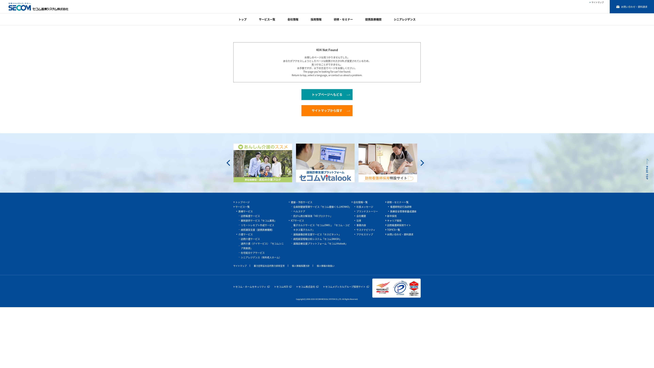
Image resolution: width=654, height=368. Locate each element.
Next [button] (422, 163)
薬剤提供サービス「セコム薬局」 (259, 220)
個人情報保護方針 (301, 266)
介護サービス (245, 234)
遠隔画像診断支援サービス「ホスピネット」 (317, 234)
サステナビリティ (365, 229)
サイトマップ (240, 266)
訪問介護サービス (250, 239)
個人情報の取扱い (325, 266)
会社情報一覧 (360, 202)
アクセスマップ (364, 234)
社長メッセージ (364, 206)
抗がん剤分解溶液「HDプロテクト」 (312, 216)
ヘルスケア (299, 211)
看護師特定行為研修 (401, 206)
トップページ (242, 202)
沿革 (358, 220)
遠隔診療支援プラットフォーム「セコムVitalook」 (320, 243)
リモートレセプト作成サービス (257, 225)
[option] (264, 162)
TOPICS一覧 (393, 229)
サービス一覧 (242, 206)
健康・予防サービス (301, 202)
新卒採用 (392, 216)
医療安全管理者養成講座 (403, 211)
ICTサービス (297, 220)
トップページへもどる (327, 94)
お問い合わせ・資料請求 (400, 234)
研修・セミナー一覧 (398, 202)
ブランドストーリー (367, 211)
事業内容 (361, 225)
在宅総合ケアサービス (253, 252)
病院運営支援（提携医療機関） (257, 229)
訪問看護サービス (250, 216)
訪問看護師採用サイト (399, 225)
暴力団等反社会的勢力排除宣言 (269, 266)
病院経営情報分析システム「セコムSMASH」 (317, 239)
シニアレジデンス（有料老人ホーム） (261, 257)
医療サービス (245, 211)
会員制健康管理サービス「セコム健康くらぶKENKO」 (322, 206)
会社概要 (361, 216)
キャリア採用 (394, 220)
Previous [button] (228, 163)
